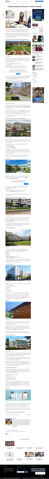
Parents (20, 1)
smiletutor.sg (20, 424)
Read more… (5, 472)
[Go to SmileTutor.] (6, 3)
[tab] (7, 434)
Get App (34, 83)
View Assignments (35, 82)
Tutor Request (41, 1)
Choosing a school (10, 431)
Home (17, 1)
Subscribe (37, 1)
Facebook (8, 433)
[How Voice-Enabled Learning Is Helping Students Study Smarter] (41, 30)
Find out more (34, 81)
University (16, 431)
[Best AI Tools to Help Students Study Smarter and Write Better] (35, 30)
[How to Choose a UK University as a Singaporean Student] (35, 25)
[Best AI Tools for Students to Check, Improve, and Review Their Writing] (41, 25)
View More (24, 463)
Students (24, 1)
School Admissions (21, 431)
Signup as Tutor (35, 80)
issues (25, 67)
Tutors (27, 1)
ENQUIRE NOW (38, 98)
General (31, 1)
